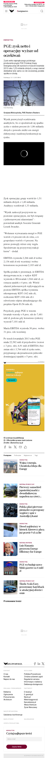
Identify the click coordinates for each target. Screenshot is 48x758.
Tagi (36, 455)
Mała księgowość (31, 700)
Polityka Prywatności (32, 674)
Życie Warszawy (30, 707)
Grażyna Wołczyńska (12, 113)
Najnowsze (28, 455)
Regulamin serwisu (31, 679)
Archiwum (8, 700)
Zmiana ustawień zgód (33, 677)
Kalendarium (29, 719)
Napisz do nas (9, 679)
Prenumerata (9, 697)
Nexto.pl (27, 697)
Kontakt (7, 677)
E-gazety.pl (28, 694)
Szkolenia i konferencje (13, 715)
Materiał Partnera (25, 543)
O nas (6, 674)
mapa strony (9, 719)
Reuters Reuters (33, 113)
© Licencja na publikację (14, 438)
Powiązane (7, 455)
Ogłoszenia (8, 694)
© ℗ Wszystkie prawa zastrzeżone (18, 440)
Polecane (17, 455)
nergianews (22, 11)
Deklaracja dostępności (33, 684)
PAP (23, 113)
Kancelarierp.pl (30, 702)
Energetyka (8, 40)
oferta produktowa (11, 723)
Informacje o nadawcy (33, 682)
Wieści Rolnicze (30, 705)
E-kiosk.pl (28, 692)
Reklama (7, 692)
